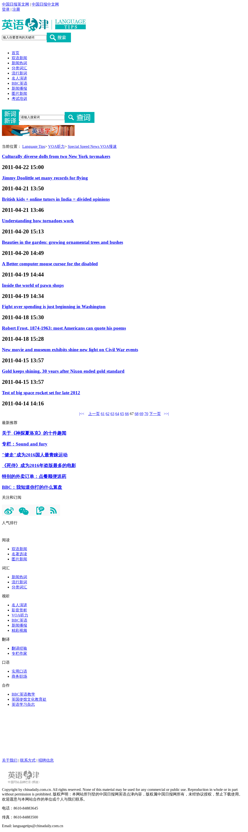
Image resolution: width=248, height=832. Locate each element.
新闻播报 (19, 88)
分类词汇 (19, 68)
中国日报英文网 (15, 4)
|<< (81, 414)
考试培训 (19, 99)
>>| (166, 414)
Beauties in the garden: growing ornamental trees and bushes (62, 242)
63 (112, 414)
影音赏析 (19, 610)
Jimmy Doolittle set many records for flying (45, 177)
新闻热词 (19, 63)
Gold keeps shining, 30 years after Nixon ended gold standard (63, 371)
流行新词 (19, 73)
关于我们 (9, 760)
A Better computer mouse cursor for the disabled (50, 263)
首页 (15, 53)
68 (137, 414)
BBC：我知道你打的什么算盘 (32, 487)
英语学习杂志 (23, 704)
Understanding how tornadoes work (38, 220)
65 (122, 414)
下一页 (155, 414)
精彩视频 (19, 630)
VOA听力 (56, 146)
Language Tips (33, 146)
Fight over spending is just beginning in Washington (54, 306)
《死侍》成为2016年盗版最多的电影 (39, 465)
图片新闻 (19, 93)
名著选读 (19, 554)
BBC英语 (19, 83)
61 (103, 414)
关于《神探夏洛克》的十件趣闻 (34, 433)
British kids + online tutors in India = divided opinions (56, 199)
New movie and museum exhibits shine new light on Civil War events (70, 349)
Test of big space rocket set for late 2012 (41, 392)
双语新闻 (19, 58)
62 (107, 414)
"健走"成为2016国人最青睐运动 (35, 454)
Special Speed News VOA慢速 (92, 146)
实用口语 (19, 671)
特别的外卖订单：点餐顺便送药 (34, 476)
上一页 (94, 414)
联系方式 (28, 760)
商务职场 (19, 676)
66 (127, 414)
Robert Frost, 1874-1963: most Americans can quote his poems (64, 328)
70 (146, 414)
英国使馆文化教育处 (29, 699)
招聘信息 (46, 760)
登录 (6, 9)
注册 (16, 9)
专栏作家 (19, 653)
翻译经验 (19, 648)
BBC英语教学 (23, 694)
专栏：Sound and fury (24, 443)
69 (141, 414)
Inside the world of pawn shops (33, 285)
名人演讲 (19, 78)
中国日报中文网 (45, 4)
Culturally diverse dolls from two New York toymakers (56, 156)
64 (117, 414)
